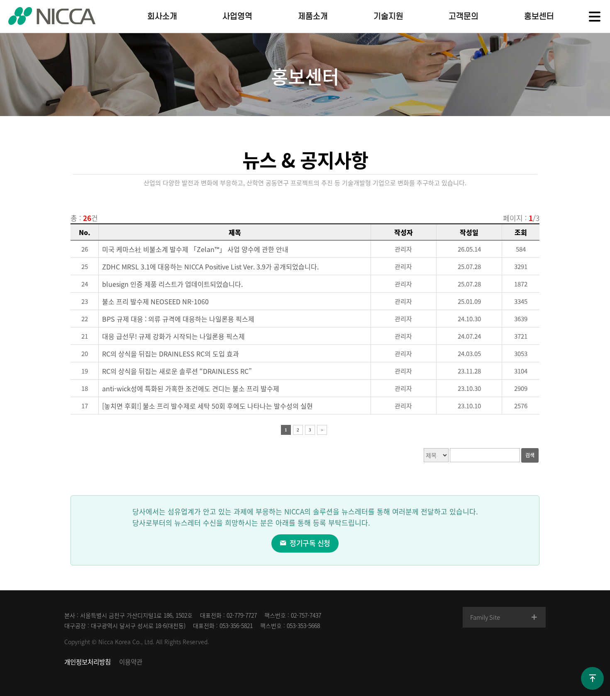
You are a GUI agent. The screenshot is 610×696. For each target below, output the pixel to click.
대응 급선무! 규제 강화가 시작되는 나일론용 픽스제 (173, 336)
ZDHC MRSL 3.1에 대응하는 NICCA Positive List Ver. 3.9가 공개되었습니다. (210, 267)
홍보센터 (539, 16)
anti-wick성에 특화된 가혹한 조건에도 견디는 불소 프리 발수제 (190, 388)
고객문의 (463, 16)
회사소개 (162, 16)
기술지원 (388, 16)
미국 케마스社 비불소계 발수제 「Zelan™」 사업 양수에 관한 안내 (195, 249)
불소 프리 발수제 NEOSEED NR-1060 (155, 301)
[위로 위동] (592, 678)
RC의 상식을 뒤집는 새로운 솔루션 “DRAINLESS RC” (177, 371)
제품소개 (313, 16)
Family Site (485, 617)
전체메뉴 (595, 16)
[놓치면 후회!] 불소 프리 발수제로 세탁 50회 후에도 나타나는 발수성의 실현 (207, 406)
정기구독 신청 (309, 543)
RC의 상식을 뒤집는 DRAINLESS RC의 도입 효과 (170, 354)
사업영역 (237, 16)
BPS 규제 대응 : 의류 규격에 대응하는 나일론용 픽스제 (178, 319)
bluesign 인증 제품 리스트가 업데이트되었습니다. (172, 284)
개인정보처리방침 (87, 662)
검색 (529, 455)
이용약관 (130, 662)
